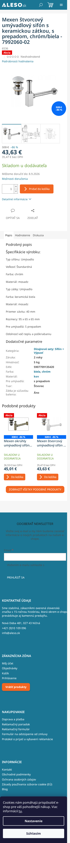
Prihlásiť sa (15, 577)
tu (20, 811)
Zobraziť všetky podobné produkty (35, 489)
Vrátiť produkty (15, 687)
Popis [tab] (8, 235)
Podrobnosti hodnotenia (17, 61)
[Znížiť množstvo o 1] (16, 191)
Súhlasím (33, 833)
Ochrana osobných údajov (19, 779)
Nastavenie (33, 821)
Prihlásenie (9, 678)
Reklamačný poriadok (16, 724)
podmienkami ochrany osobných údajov (40, 567)
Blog (5, 789)
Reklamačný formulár (16, 729)
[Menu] (61, 5)
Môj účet (7, 663)
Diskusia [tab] (38, 235)
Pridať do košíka (39, 189)
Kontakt (7, 769)
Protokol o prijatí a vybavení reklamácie (27, 739)
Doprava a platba (13, 719)
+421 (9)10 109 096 (14, 628)
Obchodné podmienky (16, 774)
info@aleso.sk (11, 633)
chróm (46, 371)
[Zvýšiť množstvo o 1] (16, 186)
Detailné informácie (15, 199)
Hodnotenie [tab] (22, 235)
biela (37, 371)
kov (36, 376)
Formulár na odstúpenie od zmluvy (24, 734)
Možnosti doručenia (15, 179)
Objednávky (9, 668)
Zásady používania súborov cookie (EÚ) (27, 784)
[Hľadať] (41, 5)
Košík (5, 673)
